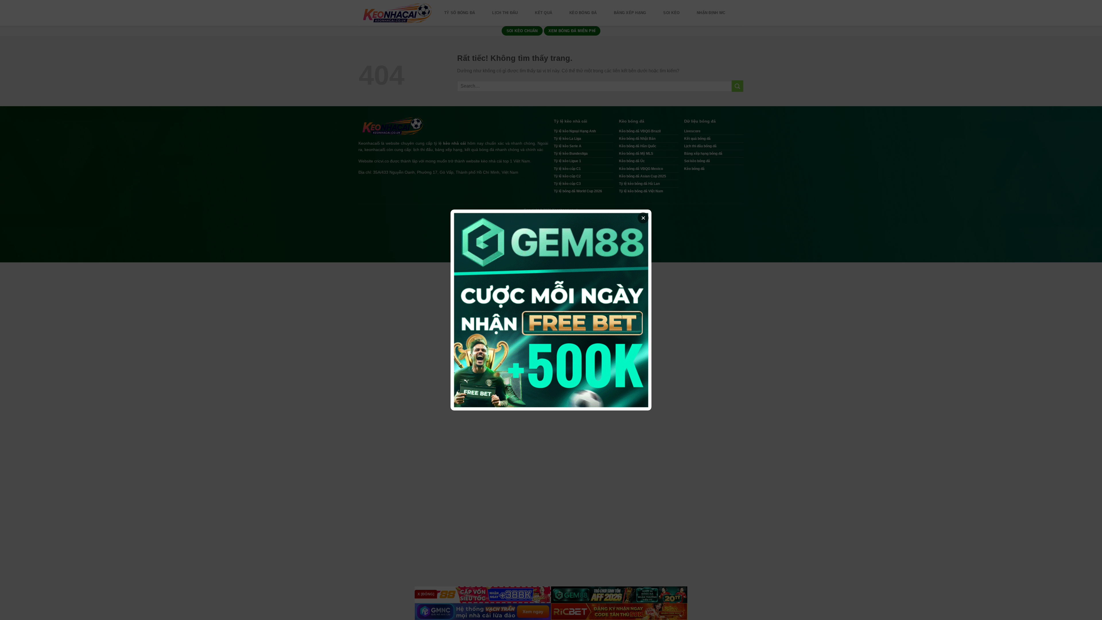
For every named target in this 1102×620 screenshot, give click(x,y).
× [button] (643, 218)
